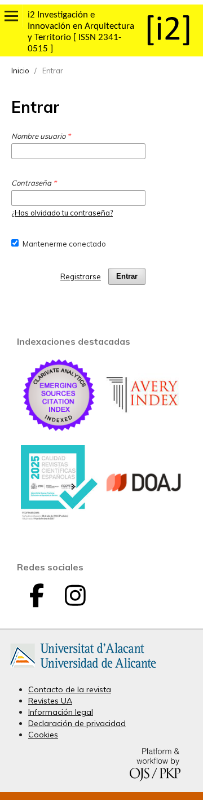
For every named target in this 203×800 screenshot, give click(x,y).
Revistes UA (50, 701)
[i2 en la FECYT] (59, 517)
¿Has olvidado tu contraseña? (62, 212)
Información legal (60, 712)
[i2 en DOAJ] (143, 518)
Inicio (20, 70)
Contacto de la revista (69, 689)
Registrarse (80, 276)
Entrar (127, 276)
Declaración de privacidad (77, 723)
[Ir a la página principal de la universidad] (83, 670)
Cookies (43, 734)
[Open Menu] (11, 16)
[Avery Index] (143, 430)
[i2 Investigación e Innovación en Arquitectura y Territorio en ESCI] (59, 430)
